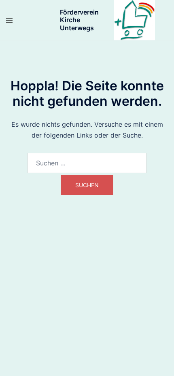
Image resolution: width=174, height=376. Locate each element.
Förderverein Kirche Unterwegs (79, 19)
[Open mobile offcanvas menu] (9, 20)
